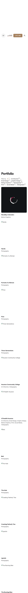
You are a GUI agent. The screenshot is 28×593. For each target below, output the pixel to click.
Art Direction (5, 387)
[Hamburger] (3, 35)
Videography (13, 387)
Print (12, 422)
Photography (5, 251)
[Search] (24, 35)
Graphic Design (21, 421)
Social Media (18, 422)
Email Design (13, 421)
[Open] (4, 190)
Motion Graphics (6, 217)
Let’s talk (18, 35)
